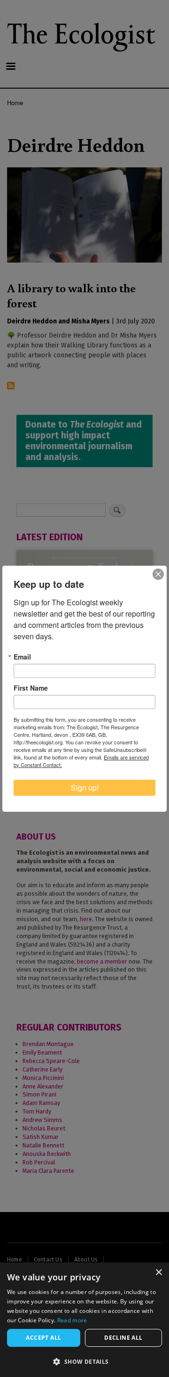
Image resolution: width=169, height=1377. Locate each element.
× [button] (158, 1272)
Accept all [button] (43, 1338)
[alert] (84, 1319)
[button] (84, 1361)
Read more (72, 1320)
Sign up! (85, 787)
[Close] (158, 574)
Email (22, 656)
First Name (31, 687)
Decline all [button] (123, 1338)
